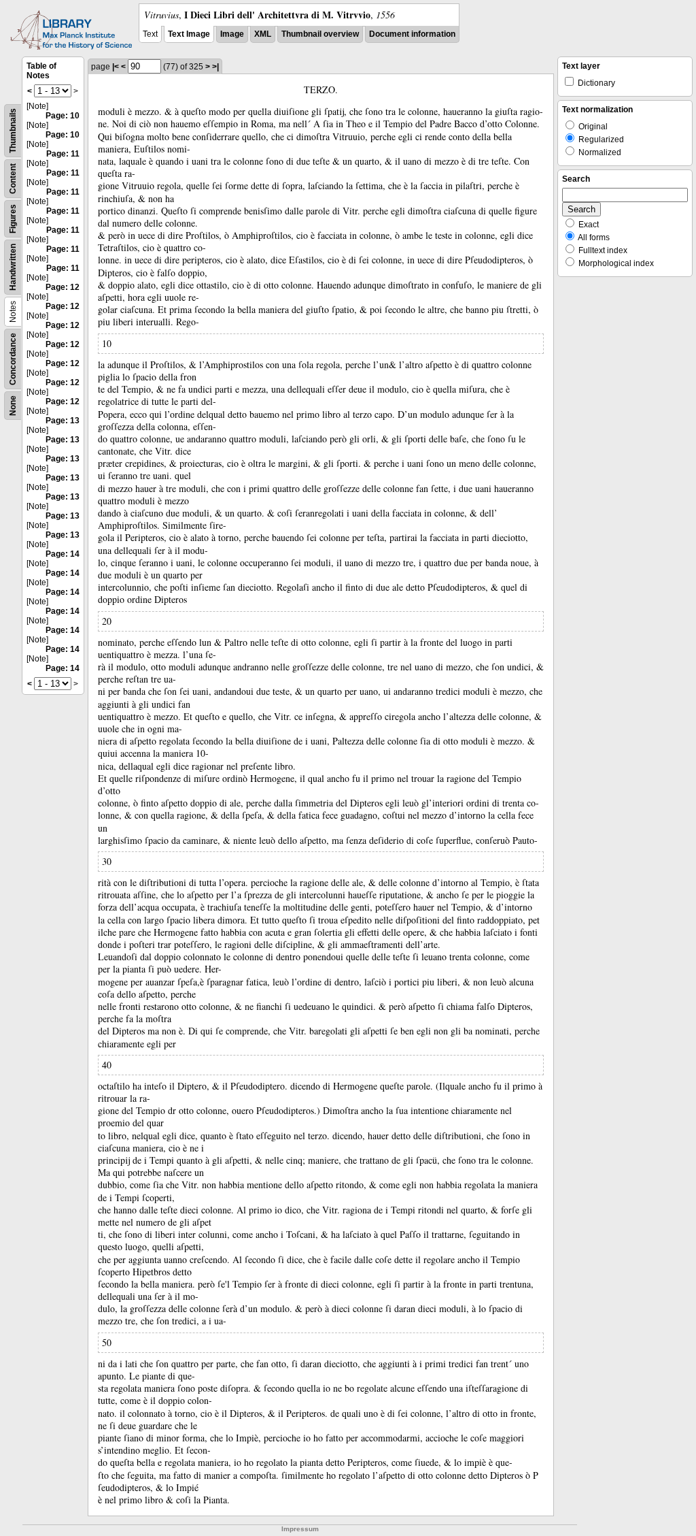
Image (232, 34)
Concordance (13, 359)
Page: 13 (63, 420)
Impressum (300, 1529)
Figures (13, 218)
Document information (412, 34)
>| (215, 66)
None (13, 405)
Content (13, 178)
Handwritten (13, 267)
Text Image (189, 34)
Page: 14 (63, 554)
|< (115, 66)
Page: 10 (63, 115)
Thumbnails (13, 130)
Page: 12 (63, 287)
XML (262, 34)
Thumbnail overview (320, 34)
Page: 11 (63, 154)
